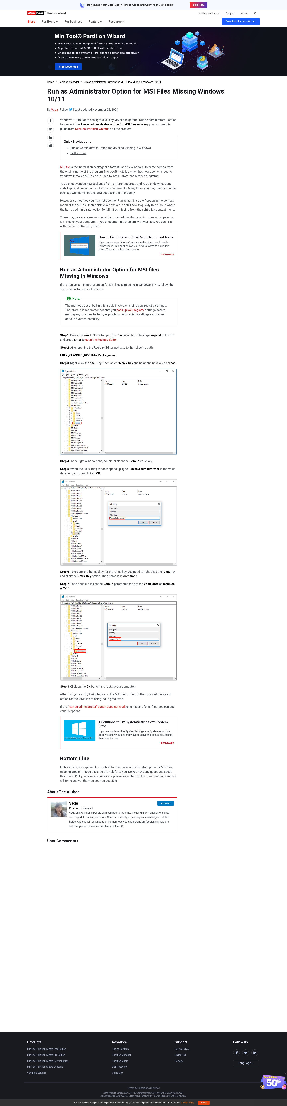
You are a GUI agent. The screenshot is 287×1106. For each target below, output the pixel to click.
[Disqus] (112, 884)
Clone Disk (117, 1072)
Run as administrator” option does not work (97, 706)
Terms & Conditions (138, 1088)
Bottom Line (78, 153)
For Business (73, 21)
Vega (54, 109)
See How (198, 4)
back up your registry (130, 310)
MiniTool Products (208, 13)
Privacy (155, 1088)
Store (31, 21)
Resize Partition (120, 1049)
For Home (49, 21)
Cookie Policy (188, 1103)
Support (230, 13)
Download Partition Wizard (240, 21)
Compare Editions (36, 1072)
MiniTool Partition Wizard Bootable (45, 1066)
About (244, 13)
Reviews (179, 1061)
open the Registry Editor (101, 339)
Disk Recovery (119, 1066)
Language (245, 1063)
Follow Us (166, 803)
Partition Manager (68, 82)
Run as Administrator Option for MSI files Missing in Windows (110, 148)
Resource (115, 21)
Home (50, 82)
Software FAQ (182, 1049)
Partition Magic (120, 1061)
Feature (94, 21)
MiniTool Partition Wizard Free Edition (46, 1049)
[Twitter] (70, 109)
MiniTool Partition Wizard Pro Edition (46, 1055)
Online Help (181, 1055)
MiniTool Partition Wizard (91, 129)
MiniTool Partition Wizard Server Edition (47, 1061)
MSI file (65, 167)
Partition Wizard (56, 13)
